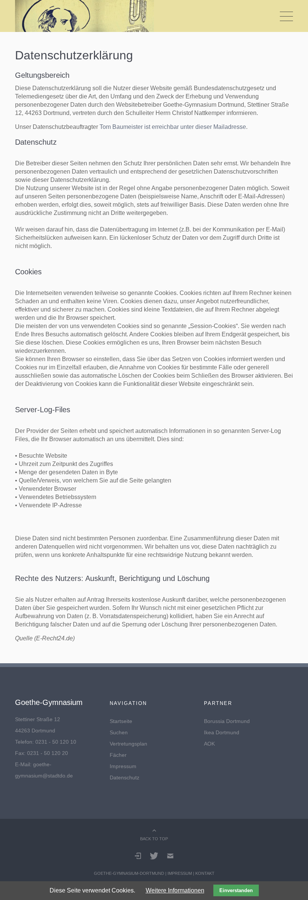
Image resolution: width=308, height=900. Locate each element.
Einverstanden (236, 890)
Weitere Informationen (175, 890)
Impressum (123, 766)
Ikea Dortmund (221, 732)
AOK (209, 744)
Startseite (121, 721)
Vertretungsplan (128, 744)
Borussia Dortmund (227, 721)
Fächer (118, 755)
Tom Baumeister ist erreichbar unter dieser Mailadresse (173, 127)
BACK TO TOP (154, 838)
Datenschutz (124, 777)
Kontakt (204, 873)
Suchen (119, 732)
